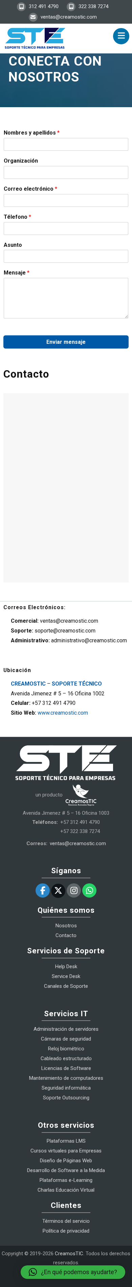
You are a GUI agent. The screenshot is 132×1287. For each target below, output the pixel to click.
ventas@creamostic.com (68, 17)
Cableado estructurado (66, 1058)
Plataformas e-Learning (66, 1180)
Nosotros (66, 926)
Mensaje (16, 272)
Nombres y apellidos (32, 132)
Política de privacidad (66, 1231)
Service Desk (66, 976)
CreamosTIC (69, 1253)
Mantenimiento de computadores (66, 1078)
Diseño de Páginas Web (66, 1161)
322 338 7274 (92, 6)
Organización (21, 161)
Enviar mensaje (66, 342)
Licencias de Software (66, 1068)
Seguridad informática (66, 1088)
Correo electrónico (30, 189)
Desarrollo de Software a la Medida (66, 1170)
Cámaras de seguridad (66, 1039)
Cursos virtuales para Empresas (66, 1151)
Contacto (66, 935)
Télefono (17, 217)
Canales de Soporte (66, 986)
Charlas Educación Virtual (66, 1190)
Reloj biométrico (66, 1049)
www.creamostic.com (63, 713)
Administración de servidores (66, 1029)
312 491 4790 (43, 6)
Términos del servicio (66, 1221)
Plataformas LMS (66, 1141)
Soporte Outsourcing (66, 1098)
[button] (73, 1272)
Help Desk (66, 966)
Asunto (13, 245)
